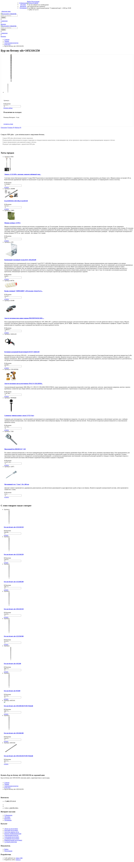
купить (6, 187)
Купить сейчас (8, 108)
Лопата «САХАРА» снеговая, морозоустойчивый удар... (22, 174)
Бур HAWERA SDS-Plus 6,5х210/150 (16, 201)
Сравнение (4, 21)
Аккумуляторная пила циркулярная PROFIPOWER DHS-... (24, 318)
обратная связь (6, 11)
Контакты (23, 6)
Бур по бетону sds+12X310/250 (14, 554)
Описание (4, 127)
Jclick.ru (18, 859)
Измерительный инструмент (13, 840)
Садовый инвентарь (10, 842)
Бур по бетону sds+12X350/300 (14, 636)
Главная (6, 39)
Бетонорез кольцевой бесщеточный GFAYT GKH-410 (21, 352)
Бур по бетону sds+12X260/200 (14, 581)
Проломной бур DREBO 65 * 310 (15, 449)
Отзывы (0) (10, 127)
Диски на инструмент (11, 828)
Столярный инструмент (11, 838)
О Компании (23, 3)
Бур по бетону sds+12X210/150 (14, 527)
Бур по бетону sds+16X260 (12, 663)
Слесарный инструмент (11, 837)
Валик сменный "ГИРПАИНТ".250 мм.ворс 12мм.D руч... (23, 291)
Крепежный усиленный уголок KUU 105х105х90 (20, 260)
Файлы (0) (18, 127)
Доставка (23, 4)
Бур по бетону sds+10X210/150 (14, 609)
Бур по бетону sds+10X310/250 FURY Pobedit (18, 756)
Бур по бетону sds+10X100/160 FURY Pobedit (18, 706)
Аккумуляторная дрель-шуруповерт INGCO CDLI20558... (23, 383)
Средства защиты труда (11, 832)
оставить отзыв (8, 124)
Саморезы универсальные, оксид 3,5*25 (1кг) (19, 415)
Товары (6, 41)
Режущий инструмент (11, 830)
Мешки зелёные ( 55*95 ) (12, 223)
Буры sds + (7, 44)
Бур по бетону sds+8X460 (12, 691)
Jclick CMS (19, 858)
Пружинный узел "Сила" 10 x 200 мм (16, 484)
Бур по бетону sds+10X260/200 (14, 733)
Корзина (3, 24)
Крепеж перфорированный (12, 833)
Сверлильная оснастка (11, 43)
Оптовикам (23, 8)
